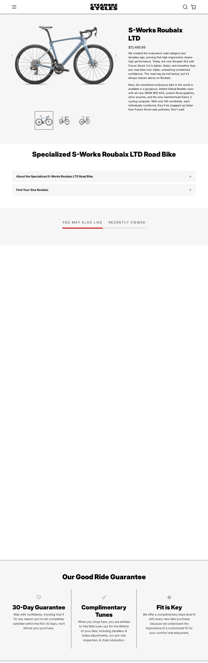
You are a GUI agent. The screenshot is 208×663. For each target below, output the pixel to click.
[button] (185, 7)
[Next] (116, 55)
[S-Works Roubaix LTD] (44, 120)
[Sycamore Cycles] (104, 7)
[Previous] (12, 55)
